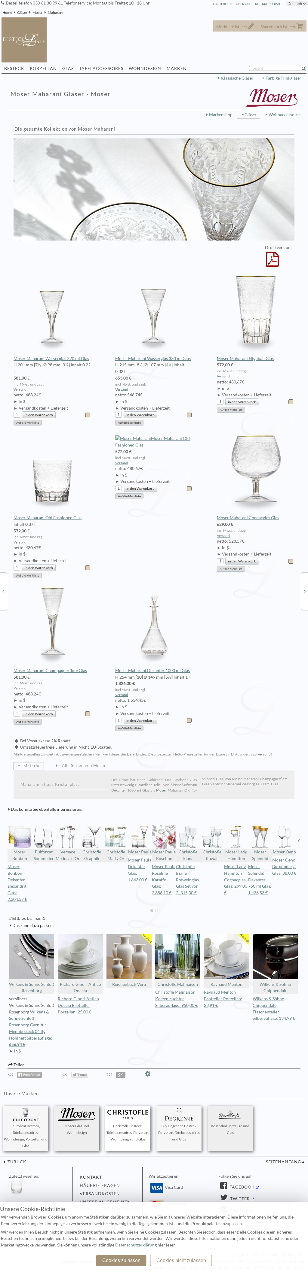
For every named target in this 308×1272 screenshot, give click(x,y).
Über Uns (243, 4)
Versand (20, 389)
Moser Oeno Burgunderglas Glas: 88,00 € (286, 867)
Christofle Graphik (91, 855)
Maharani (55, 12)
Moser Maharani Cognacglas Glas (248, 517)
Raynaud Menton (226, 984)
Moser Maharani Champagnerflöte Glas (50, 670)
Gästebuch (222, 4)
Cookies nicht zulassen (181, 1260)
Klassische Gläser (237, 78)
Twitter (239, 1198)
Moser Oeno (284, 852)
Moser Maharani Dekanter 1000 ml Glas (152, 670)
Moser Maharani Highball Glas (245, 358)
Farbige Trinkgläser (283, 78)
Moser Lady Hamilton (236, 855)
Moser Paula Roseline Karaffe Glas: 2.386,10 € (163, 879)
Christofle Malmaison (178, 984)
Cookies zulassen (121, 1260)
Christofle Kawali (212, 855)
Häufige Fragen (100, 1185)
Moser (37, 12)
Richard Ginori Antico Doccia (80, 987)
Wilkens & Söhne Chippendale (275, 987)
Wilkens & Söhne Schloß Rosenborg (31, 987)
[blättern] (9, 840)
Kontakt (91, 1177)
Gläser (22, 12)
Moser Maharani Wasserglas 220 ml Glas (51, 358)
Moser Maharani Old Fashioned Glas (48, 517)
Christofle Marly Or (115, 855)
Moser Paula (140, 852)
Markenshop (221, 114)
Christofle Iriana (188, 855)
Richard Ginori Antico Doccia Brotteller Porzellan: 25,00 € (78, 1005)
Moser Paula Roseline (164, 855)
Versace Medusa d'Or (68, 855)
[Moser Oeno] (304, 591)
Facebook (241, 1187)
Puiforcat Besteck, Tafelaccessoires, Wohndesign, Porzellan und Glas (26, 1136)
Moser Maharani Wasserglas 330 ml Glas (153, 358)
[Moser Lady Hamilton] (3, 591)
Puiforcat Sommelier (44, 855)
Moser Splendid (260, 855)
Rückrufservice (269, 4)
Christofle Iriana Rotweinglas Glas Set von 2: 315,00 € (187, 879)
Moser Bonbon (19, 855)
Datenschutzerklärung (136, 1245)
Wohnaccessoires (285, 114)
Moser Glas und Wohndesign (76, 1129)
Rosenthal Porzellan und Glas (230, 1129)
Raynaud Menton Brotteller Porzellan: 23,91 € (223, 999)
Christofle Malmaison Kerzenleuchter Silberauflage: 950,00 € (176, 999)
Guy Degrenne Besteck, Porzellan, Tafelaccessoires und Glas (179, 1132)
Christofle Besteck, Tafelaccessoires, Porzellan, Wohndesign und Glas (127, 1132)
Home (7, 12)
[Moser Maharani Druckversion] (272, 263)
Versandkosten (100, 1193)
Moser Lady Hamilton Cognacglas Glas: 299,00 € (235, 879)
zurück (16, 1161)
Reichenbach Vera (129, 984)
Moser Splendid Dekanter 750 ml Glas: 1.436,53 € (259, 879)
